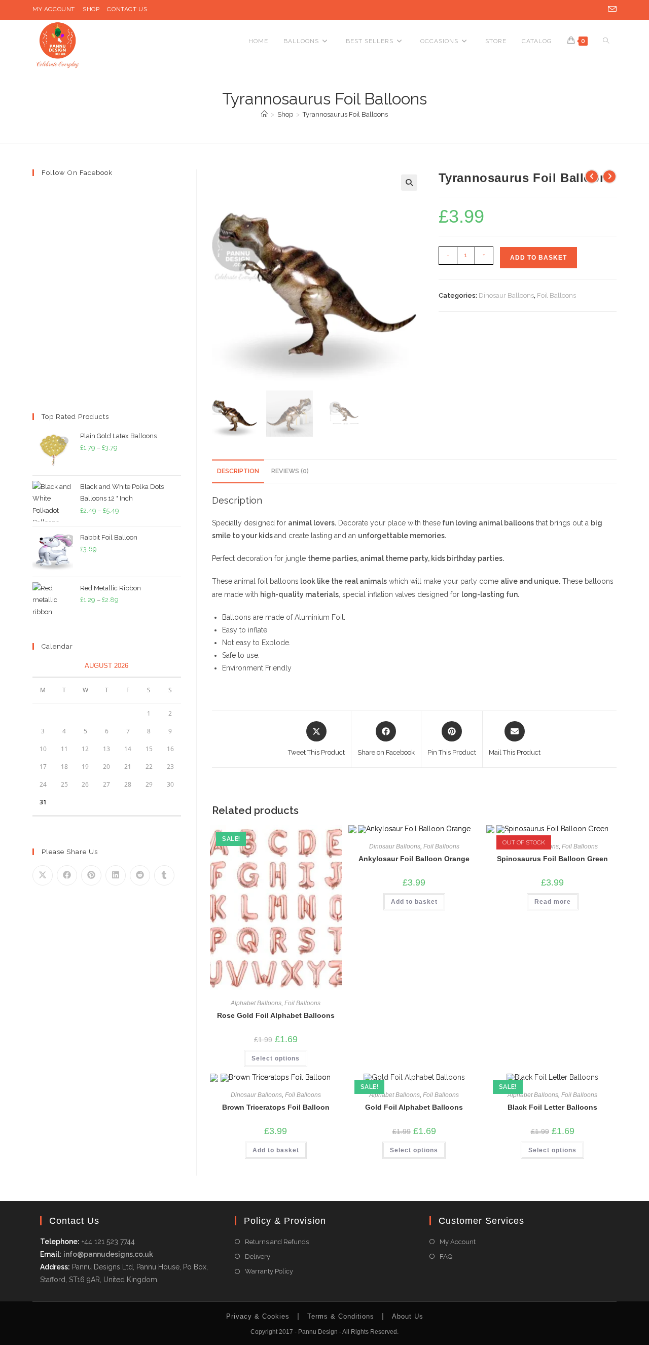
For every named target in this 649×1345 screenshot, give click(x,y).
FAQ (446, 1256)
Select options (275, 1058)
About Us (407, 1316)
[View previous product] (592, 176)
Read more (552, 901)
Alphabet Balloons (256, 1003)
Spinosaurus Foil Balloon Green (552, 859)
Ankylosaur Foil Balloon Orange (414, 859)
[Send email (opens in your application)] (610, 10)
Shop (91, 9)
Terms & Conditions (340, 1316)
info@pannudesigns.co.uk (108, 1254)
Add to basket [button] (414, 901)
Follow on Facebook (77, 172)
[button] (409, 182)
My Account (53, 9)
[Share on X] (42, 875)
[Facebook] (584, 10)
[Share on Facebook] (67, 875)
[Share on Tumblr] (164, 875)
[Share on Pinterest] (91, 875)
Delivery (257, 1256)
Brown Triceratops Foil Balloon (276, 1107)
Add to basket (538, 257)
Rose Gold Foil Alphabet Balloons (276, 1015)
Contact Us (127, 9)
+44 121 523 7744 (107, 1241)
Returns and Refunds (277, 1242)
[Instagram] (597, 10)
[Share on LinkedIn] (115, 875)
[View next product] (609, 176)
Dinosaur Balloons (506, 295)
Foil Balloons (556, 295)
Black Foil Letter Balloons (552, 1107)
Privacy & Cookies (258, 1316)
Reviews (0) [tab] (290, 471)
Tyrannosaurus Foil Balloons (345, 114)
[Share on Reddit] (140, 875)
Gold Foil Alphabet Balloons (414, 1107)
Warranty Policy (269, 1271)
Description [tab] (238, 471)
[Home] (264, 114)
